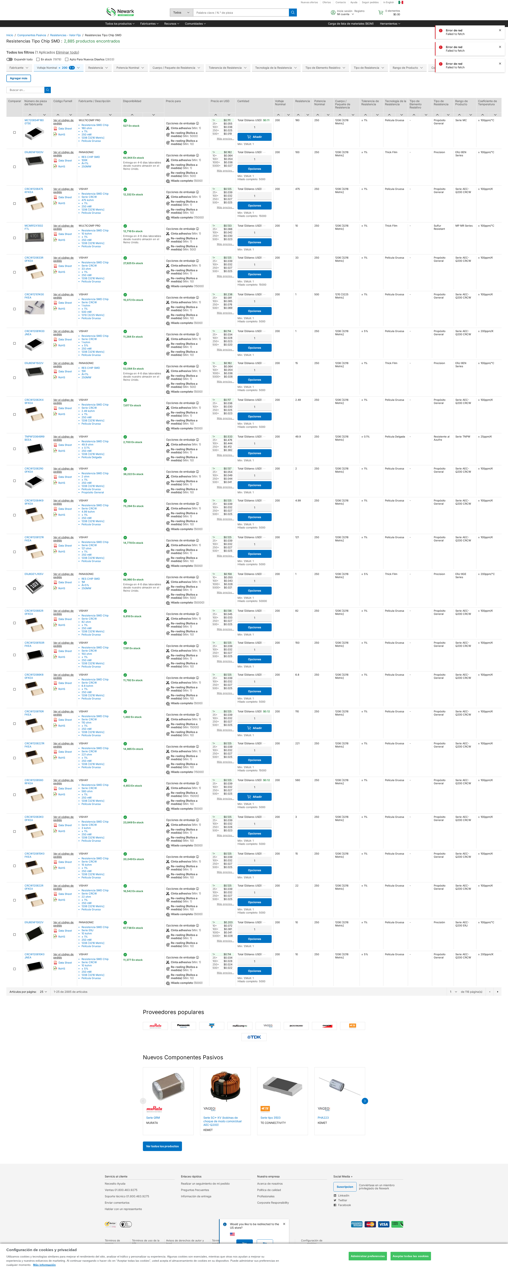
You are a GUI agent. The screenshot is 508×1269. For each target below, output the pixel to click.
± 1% (85, 131)
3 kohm (86, 828)
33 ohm (86, 268)
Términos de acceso (112, 1242)
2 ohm (85, 476)
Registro (359, 11)
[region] (254, 1256)
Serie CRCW (89, 196)
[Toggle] (9, 59)
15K (84, 371)
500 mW (87, 311)
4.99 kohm (88, 511)
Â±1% (85, 163)
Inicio (9, 35)
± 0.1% (86, 447)
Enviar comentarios (117, 1202)
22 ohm (86, 896)
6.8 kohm (87, 685)
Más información (44, 1264)
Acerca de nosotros (270, 1183)
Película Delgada (92, 457)
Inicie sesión (344, 11)
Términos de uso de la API (145, 1242)
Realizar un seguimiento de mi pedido (205, 1183)
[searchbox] (241, 12)
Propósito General (93, 492)
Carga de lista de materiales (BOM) (351, 23)
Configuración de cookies (311, 1242)
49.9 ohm (87, 444)
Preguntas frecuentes (195, 1190)
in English (388, 2)
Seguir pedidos (370, 2)
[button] (119, 23)
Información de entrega (196, 1196)
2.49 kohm (88, 410)
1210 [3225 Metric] (93, 315)
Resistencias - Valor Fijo (65, 35)
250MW (86, 166)
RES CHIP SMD (91, 156)
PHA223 (323, 1117)
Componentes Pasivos (31, 35)
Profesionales (265, 1196)
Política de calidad (269, 1190)
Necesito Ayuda (115, 1183)
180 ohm (87, 128)
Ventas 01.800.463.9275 (121, 1190)
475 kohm (88, 200)
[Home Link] (120, 12)
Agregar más (18, 78)
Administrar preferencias (368, 1256)
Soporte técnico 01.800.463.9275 (127, 1196)
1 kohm (86, 305)
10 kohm (87, 233)
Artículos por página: (23, 991)
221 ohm (87, 754)
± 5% (85, 345)
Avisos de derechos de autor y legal (185, 1242)
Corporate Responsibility (273, 1202)
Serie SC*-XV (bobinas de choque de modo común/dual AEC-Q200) (222, 1121)
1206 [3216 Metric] (93, 137)
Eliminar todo (67, 52)
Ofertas (326, 2)
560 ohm (87, 791)
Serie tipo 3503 (271, 1117)
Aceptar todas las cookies (411, 1256)
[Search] (293, 12)
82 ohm (86, 621)
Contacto (341, 2)
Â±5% (85, 585)
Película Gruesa (91, 140)
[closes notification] (500, 13)
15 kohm (87, 864)
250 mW (87, 134)
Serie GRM (153, 1117)
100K (85, 160)
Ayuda (353, 2)
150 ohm (87, 653)
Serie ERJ (87, 930)
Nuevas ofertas (309, 2)
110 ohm (86, 722)
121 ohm (86, 548)
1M (83, 581)
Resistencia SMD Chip (95, 125)
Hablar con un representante (123, 1209)
